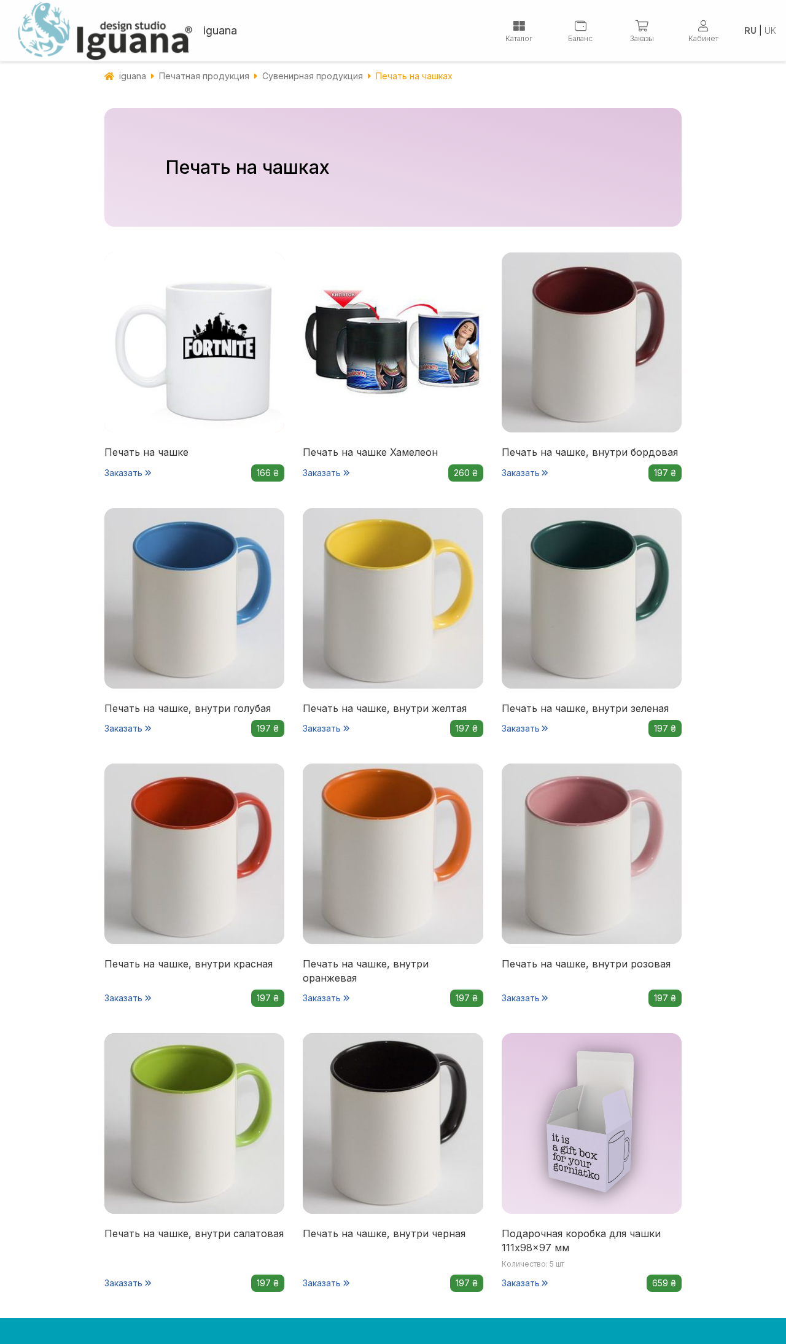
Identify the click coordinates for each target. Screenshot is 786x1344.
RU (750, 30)
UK (770, 30)
